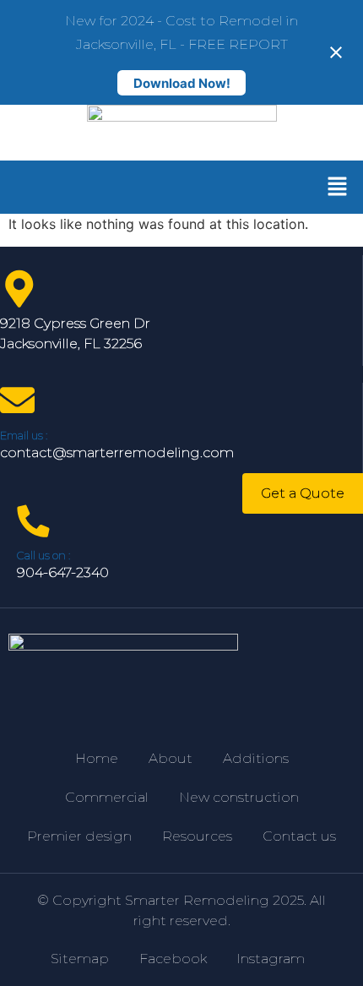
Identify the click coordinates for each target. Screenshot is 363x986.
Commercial (107, 797)
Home (96, 758)
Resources (197, 836)
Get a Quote (302, 493)
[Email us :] (17, 400)
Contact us (299, 836)
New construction (239, 797)
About (170, 758)
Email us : (23, 435)
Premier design (79, 836)
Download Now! (181, 83)
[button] (338, 187)
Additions (256, 758)
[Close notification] (336, 52)
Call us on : (43, 555)
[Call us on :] (33, 520)
